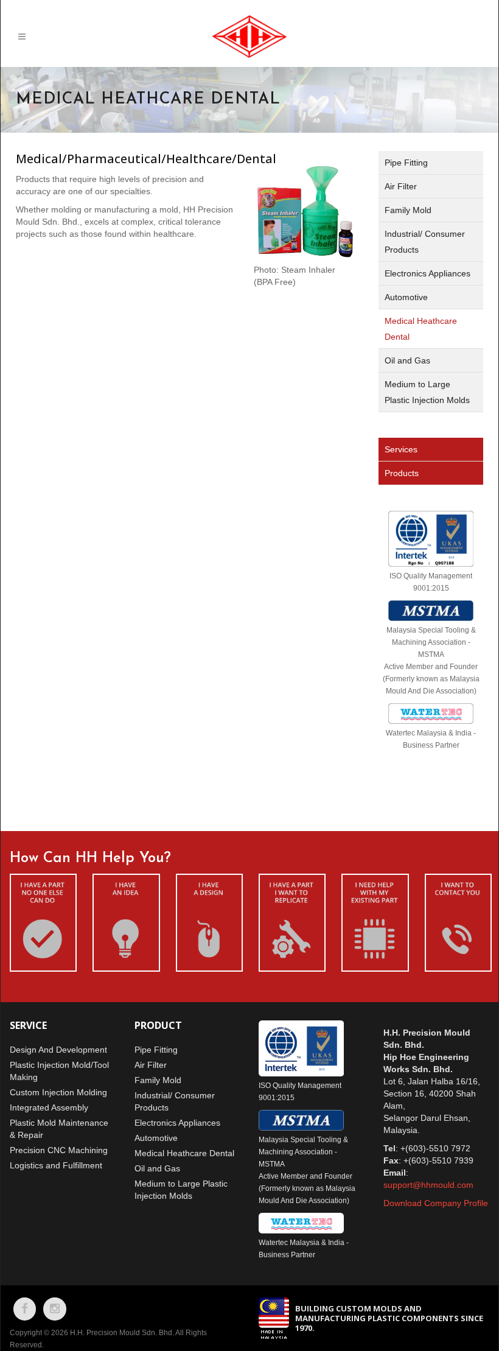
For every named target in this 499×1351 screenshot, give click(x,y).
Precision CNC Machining (59, 1150)
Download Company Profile (435, 1203)
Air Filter (401, 186)
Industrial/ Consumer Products (425, 241)
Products (402, 473)
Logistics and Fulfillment (56, 1165)
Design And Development (58, 1049)
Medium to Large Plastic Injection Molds (427, 392)
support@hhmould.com (428, 1185)
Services (401, 449)
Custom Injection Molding (58, 1092)
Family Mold (408, 210)
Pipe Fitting (406, 162)
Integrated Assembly (49, 1107)
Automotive (406, 297)
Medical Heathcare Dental (421, 329)
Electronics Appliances (427, 273)
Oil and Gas (407, 360)
